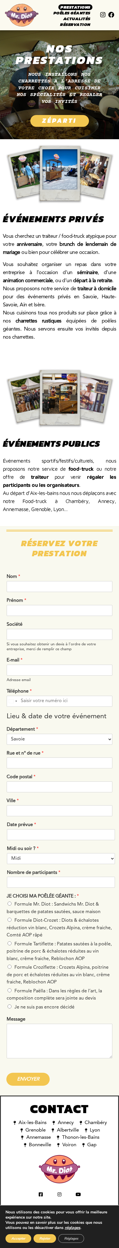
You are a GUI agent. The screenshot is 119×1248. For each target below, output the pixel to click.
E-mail (15, 660)
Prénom (16, 600)
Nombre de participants (33, 872)
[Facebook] (111, 15)
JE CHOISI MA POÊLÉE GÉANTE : (43, 896)
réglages (72, 1227)
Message (16, 1019)
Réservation (75, 24)
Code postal (21, 777)
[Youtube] (78, 1194)
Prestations (75, 7)
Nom (13, 576)
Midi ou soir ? (23, 849)
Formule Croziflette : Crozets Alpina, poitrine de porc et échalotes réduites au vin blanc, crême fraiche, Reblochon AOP (58, 975)
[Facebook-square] (40, 1194)
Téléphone (19, 691)
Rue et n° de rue (25, 753)
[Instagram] (103, 15)
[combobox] (13, 701)
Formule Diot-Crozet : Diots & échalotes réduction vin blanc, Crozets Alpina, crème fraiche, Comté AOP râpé (59, 928)
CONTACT (59, 1109)
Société (15, 624)
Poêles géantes (71, 13)
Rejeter (44, 1238)
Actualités (76, 19)
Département (22, 729)
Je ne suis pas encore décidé (44, 1007)
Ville (13, 801)
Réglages (71, 1238)
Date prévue (21, 825)
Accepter (18, 1238)
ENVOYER (28, 1079)
